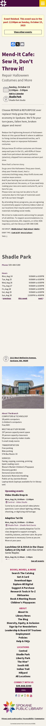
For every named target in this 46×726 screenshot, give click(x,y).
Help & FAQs (23, 641)
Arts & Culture (26, 233)
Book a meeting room (23, 598)
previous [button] (7, 298)
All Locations (23, 676)
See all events (37, 561)
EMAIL (23, 690)
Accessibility (28, 719)
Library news (23, 615)
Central (23, 650)
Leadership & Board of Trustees (23, 630)
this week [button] (22, 298)
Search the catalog (23, 573)
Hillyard (23, 672)
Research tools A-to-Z (23, 591)
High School (28, 229)
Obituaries (23, 595)
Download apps (23, 580)
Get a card (23, 576)
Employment (23, 633)
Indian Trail (23, 669)
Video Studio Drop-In (16, 494)
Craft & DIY (16, 233)
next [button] (40, 298)
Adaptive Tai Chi (14, 518)
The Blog (23, 619)
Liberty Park (23, 658)
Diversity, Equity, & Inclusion (23, 623)
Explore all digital (23, 584)
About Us (23, 611)
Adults (36, 229)
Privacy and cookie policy (12, 719)
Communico (39, 719)
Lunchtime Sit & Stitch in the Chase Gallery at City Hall (24, 549)
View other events (23, 32)
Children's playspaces (23, 602)
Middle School (17, 229)
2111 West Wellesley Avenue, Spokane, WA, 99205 (23, 359)
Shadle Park (15, 96)
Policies (23, 637)
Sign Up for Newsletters (23, 626)
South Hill (23, 665)
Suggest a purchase (23, 587)
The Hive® (23, 661)
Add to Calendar (16, 93)
